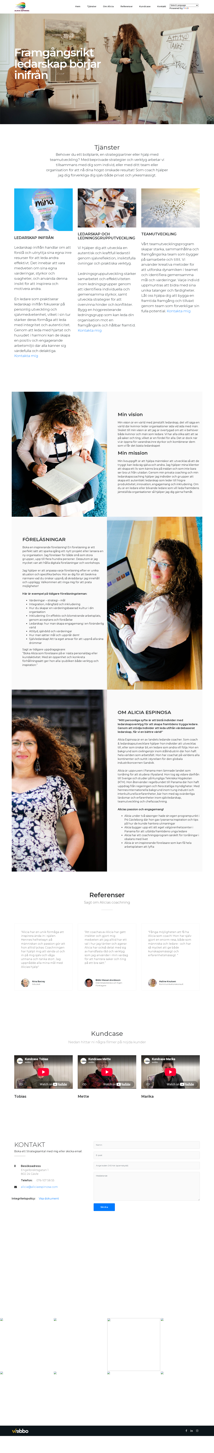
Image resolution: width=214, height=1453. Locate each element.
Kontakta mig (26, 355)
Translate (194, 8)
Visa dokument (49, 1198)
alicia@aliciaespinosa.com (39, 1186)
